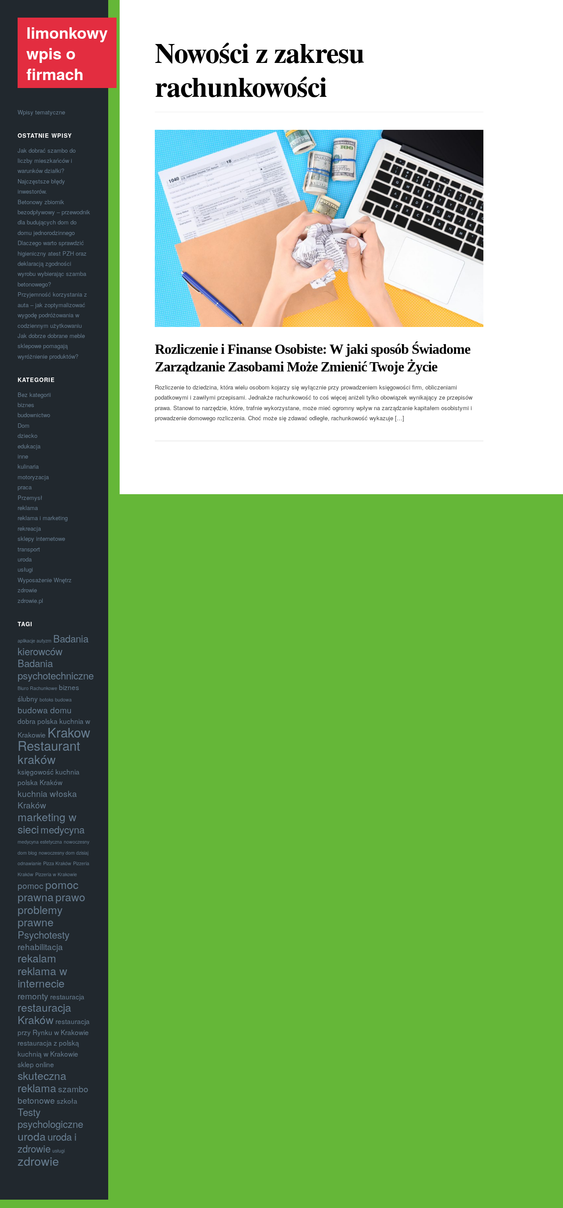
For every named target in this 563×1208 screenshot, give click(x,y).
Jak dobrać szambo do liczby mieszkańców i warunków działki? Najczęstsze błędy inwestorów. (47, 171)
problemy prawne (40, 915)
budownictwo (34, 415)
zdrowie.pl (30, 600)
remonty (33, 996)
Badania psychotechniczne (56, 669)
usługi (25, 569)
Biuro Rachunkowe (37, 688)
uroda (25, 559)
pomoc (31, 885)
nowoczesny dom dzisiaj (63, 852)
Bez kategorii (34, 394)
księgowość (36, 771)
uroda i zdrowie (47, 1142)
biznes (26, 404)
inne (23, 456)
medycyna (62, 829)
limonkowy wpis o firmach (67, 53)
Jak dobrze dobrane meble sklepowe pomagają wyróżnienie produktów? (51, 345)
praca (25, 487)
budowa (63, 699)
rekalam (37, 958)
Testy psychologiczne (50, 1118)
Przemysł (30, 497)
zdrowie (27, 590)
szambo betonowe (53, 1094)
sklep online (36, 1064)
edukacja (29, 446)
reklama (28, 507)
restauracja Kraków (44, 1013)
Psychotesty (43, 934)
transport (29, 549)
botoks (46, 699)
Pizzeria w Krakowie (56, 874)
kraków (37, 758)
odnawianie (29, 863)
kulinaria (28, 466)
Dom (23, 425)
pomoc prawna (48, 890)
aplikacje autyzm (34, 640)
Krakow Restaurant (54, 738)
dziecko (27, 435)
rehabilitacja (40, 946)
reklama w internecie (42, 977)
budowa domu (45, 710)
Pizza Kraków (57, 863)
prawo (70, 896)
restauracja (67, 996)
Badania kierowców (53, 644)
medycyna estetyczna (40, 841)
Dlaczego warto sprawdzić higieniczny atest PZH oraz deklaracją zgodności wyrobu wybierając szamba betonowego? (52, 263)
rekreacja (29, 528)
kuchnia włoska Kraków (47, 799)
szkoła (67, 1100)
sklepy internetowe (41, 538)
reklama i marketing (43, 518)
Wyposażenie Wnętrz (45, 580)
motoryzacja (33, 477)
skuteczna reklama (42, 1081)
